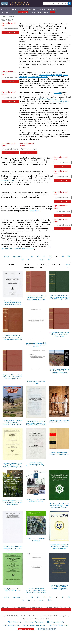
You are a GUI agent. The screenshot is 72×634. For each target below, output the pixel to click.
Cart (52, 12)
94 (63, 256)
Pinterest (51, 629)
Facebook (39, 629)
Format (11, 264)
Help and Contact (34, 622)
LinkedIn (55, 629)
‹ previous (17, 256)
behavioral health (8, 180)
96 (22, 259)
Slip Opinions (34, 211)
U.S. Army (58, 93)
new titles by (14, 12)
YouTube (48, 629)
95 (69, 256)
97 (29, 259)
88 (38, 597)
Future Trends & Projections (50, 75)
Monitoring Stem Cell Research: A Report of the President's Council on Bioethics (59, 546)
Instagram (45, 629)
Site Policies (14, 622)
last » (50, 259)
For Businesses (11, 625)
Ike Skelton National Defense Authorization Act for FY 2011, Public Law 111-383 (12, 548)
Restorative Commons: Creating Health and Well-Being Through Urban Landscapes (12, 502)
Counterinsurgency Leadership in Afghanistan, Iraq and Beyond (59, 421)
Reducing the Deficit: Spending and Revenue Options (35, 500)
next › (41, 259)
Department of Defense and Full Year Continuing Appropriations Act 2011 (36, 344)
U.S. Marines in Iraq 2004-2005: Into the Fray (36, 539)
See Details (36, 609)
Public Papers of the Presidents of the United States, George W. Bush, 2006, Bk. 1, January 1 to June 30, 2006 (59, 297)
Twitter (42, 629)
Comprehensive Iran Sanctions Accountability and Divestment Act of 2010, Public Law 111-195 (36, 423)
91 (44, 256)
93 (69, 597)
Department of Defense (59, 101)
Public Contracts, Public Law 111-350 (36, 382)
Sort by (43, 264)
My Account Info (55, 622)
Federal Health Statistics (38, 77)
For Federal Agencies (34, 625)
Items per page (30, 267)
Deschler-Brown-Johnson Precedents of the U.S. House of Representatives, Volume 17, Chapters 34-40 (12, 337)
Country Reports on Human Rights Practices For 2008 (12, 589)
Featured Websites (59, 625)
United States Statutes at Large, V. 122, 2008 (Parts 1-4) (59, 453)
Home (3, 16)
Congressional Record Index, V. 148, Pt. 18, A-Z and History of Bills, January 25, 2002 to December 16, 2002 (12, 376)
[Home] (16, 5)
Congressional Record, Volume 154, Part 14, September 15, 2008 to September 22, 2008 (36, 297)
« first (6, 256)
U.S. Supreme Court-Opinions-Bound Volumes (26, 247)
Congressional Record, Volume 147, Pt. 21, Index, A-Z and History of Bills (59, 334)
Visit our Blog (26, 629)
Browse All (8, 9)
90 (38, 256)
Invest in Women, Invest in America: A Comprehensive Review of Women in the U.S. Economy (12, 302)
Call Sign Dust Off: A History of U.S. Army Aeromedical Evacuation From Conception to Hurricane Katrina (12, 422)
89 (32, 256)
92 (50, 256)
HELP (46, 12)
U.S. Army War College (47, 99)
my (36, 12)
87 (32, 597)
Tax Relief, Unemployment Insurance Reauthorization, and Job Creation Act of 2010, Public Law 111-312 (36, 590)
